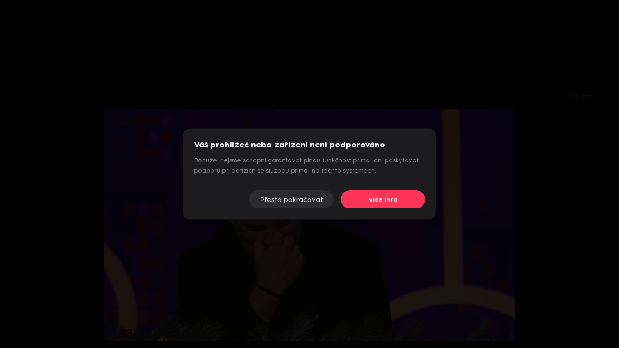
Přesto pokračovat (291, 199)
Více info (383, 199)
